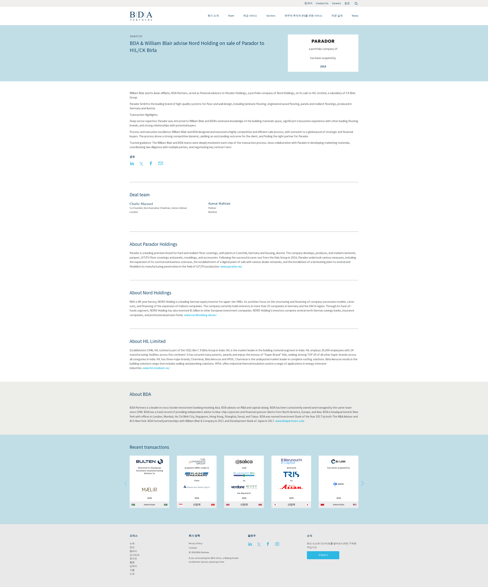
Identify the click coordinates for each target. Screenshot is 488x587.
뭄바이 (133, 551)
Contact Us (322, 3)
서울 (132, 570)
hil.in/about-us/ (160, 368)
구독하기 (323, 555)
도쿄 (132, 573)
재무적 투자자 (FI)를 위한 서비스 (303, 15)
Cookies (193, 547)
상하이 (133, 566)
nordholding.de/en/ (204, 315)
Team (231, 15)
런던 (132, 547)
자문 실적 (337, 15)
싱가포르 (135, 554)
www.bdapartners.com (289, 421)
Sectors (270, 15)
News (355, 15)
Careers (336, 3)
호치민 (133, 558)
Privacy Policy (196, 543)
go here (220, 561)
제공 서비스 (250, 15)
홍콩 (132, 562)
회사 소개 (213, 15)
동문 (347, 3)
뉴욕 (132, 543)
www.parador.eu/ (231, 266)
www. (187, 315)
